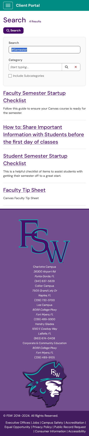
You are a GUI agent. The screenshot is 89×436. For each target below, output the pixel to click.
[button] (66, 67)
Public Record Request (70, 427)
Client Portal (28, 5)
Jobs (35, 423)
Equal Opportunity (17, 427)
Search (14, 43)
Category (15, 60)
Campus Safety (52, 423)
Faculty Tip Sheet (24, 190)
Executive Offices (18, 423)
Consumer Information (50, 431)
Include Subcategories (28, 76)
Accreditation (74, 423)
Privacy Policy (42, 427)
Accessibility (77, 431)
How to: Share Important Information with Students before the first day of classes (43, 134)
